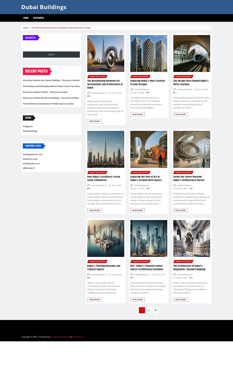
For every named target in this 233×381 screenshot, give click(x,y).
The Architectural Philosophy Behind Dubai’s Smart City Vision (51, 86)
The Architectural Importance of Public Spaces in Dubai (48, 103)
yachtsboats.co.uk (31, 163)
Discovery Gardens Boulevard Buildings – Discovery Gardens (51, 98)
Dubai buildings (30, 131)
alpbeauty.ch (29, 168)
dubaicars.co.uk (30, 159)
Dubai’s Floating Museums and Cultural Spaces (103, 268)
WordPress (55, 337)
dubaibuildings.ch (99, 93)
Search (30, 37)
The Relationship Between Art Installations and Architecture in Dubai (61, 27)
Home (26, 18)
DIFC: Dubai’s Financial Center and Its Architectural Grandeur (146, 268)
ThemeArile (78, 337)
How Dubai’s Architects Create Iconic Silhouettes (103, 178)
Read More (94, 121)
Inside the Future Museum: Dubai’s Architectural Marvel (188, 178)
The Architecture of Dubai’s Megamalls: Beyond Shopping (189, 268)
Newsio (66, 337)
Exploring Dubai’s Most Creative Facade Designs (147, 82)
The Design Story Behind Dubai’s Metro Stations (191, 82)
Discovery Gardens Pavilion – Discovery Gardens (45, 92)
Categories (38, 18)
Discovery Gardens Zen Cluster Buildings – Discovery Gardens (51, 80)
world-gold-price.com (32, 154)
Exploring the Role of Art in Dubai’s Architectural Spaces (146, 178)
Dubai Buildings (44, 7)
